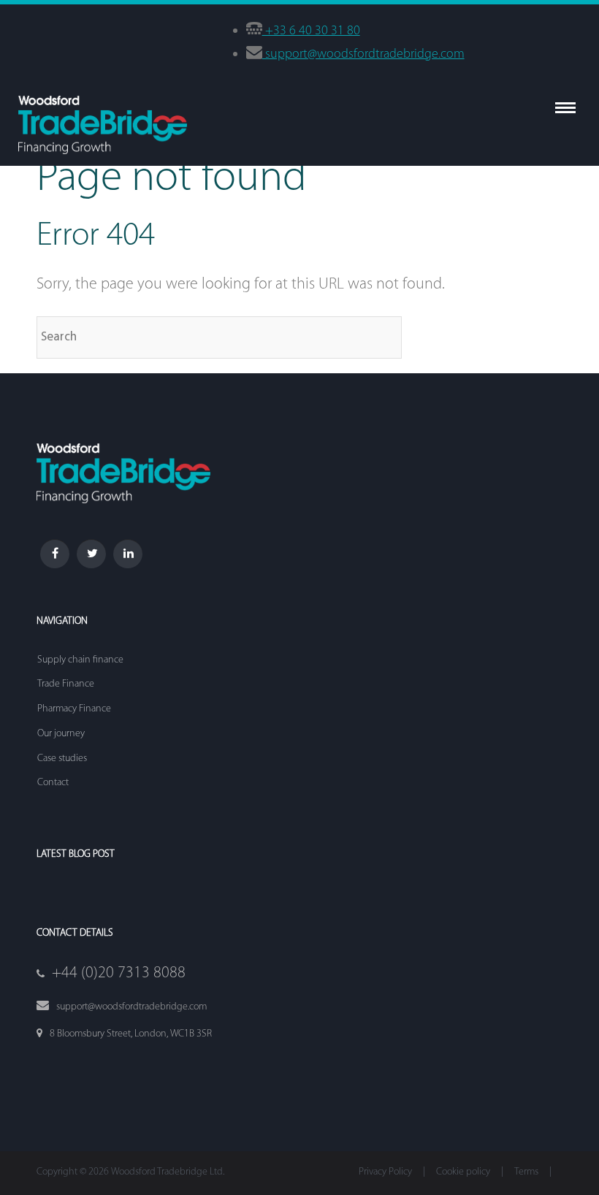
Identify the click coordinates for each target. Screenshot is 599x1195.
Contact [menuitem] (53, 782)
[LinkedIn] (127, 553)
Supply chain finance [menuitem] (80, 659)
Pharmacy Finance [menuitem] (74, 708)
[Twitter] (91, 553)
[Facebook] (54, 553)
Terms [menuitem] (526, 1172)
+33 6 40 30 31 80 (311, 31)
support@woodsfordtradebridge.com (363, 54)
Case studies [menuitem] (62, 758)
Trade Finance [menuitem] (65, 684)
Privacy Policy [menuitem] (385, 1172)
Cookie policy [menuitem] (463, 1172)
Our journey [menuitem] (61, 733)
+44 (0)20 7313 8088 (119, 973)
